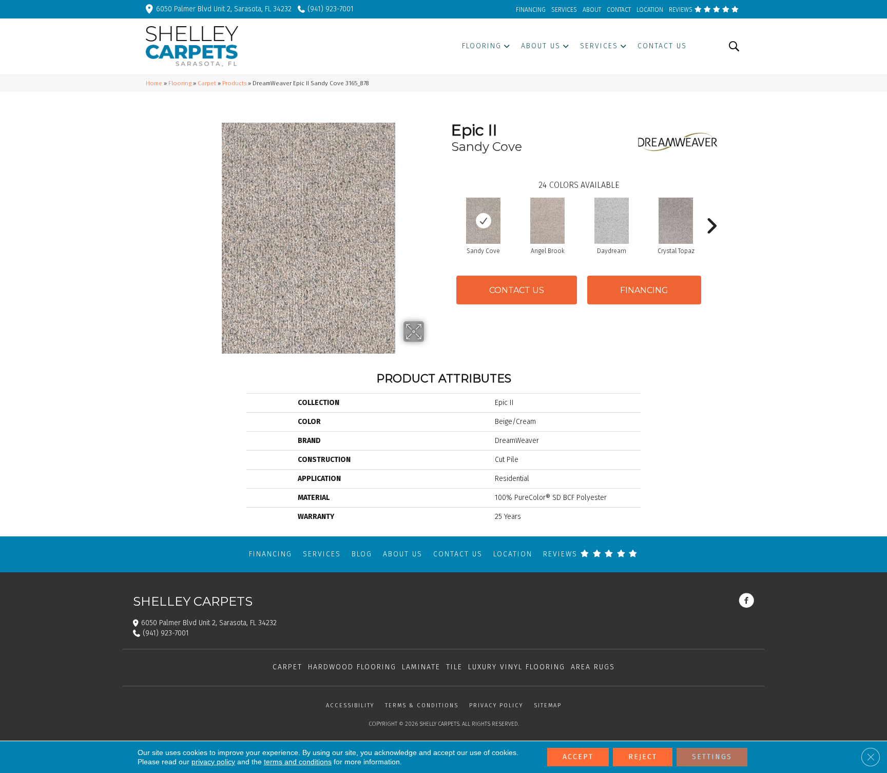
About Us (402, 554)
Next (711, 210)
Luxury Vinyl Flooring (516, 667)
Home (154, 83)
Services (322, 554)
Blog (362, 554)
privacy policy (213, 762)
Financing (270, 554)
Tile (454, 667)
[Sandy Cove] (484, 220)
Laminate (421, 667)
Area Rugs (593, 667)
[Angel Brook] (548, 220)
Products (234, 83)
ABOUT (592, 9)
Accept (578, 756)
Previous (446, 210)
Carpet (207, 83)
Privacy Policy (496, 705)
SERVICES (564, 9)
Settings (712, 756)
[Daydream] (612, 220)
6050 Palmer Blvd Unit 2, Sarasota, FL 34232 (224, 9)
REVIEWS (681, 9)
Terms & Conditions (421, 705)
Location (512, 554)
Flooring (179, 83)
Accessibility (350, 705)
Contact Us (516, 290)
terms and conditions (298, 762)
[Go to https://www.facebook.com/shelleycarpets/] (746, 601)
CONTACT (619, 9)
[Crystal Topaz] (676, 220)
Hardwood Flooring (352, 667)
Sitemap (548, 705)
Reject (642, 756)
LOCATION (650, 9)
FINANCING (531, 9)
